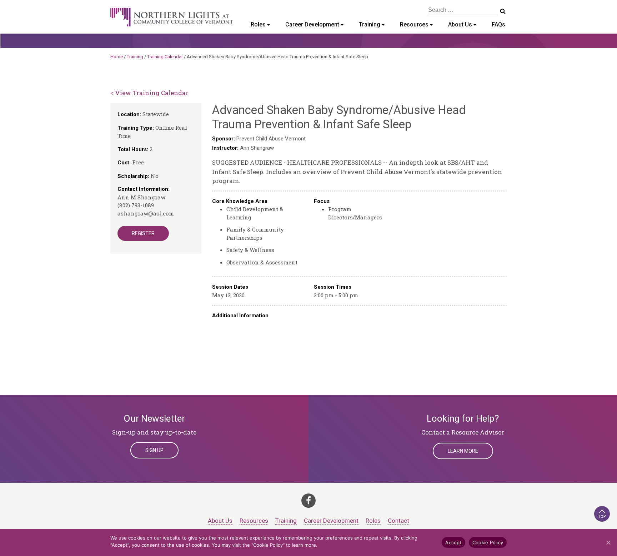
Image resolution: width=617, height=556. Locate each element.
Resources (414, 24)
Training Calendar (165, 56)
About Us (460, 24)
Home (116, 56)
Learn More (463, 451)
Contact (398, 520)
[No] (608, 542)
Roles (258, 24)
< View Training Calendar (149, 93)
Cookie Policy (487, 542)
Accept (453, 542)
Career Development (312, 24)
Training (369, 24)
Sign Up (154, 450)
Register (143, 233)
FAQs (498, 24)
